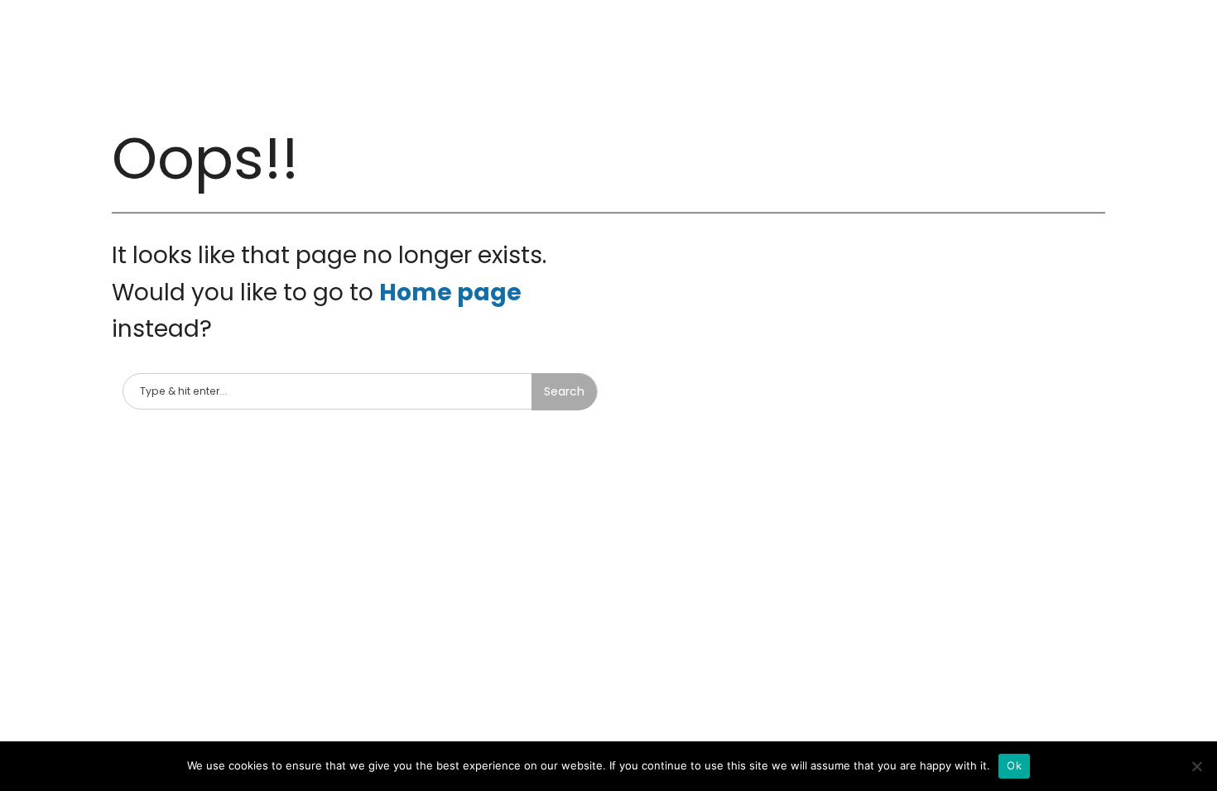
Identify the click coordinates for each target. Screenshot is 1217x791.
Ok (1014, 765)
